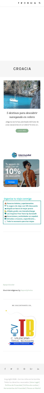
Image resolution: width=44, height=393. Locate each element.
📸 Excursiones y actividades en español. (21, 216)
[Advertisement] (22, 39)
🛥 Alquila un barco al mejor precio (19, 209)
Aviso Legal (34, 382)
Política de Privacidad (13, 385)
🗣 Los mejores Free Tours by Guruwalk (21, 214)
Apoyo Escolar (8, 285)
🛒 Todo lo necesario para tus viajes (19, 221)
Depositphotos (27, 290)
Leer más (22, 130)
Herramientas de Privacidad (15, 388)
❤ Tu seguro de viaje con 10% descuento (21, 206)
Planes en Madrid (33, 388)
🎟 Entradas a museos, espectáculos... (20, 219)
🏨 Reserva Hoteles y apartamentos (19, 203)
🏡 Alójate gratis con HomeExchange (20, 211)
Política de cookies (30, 385)
